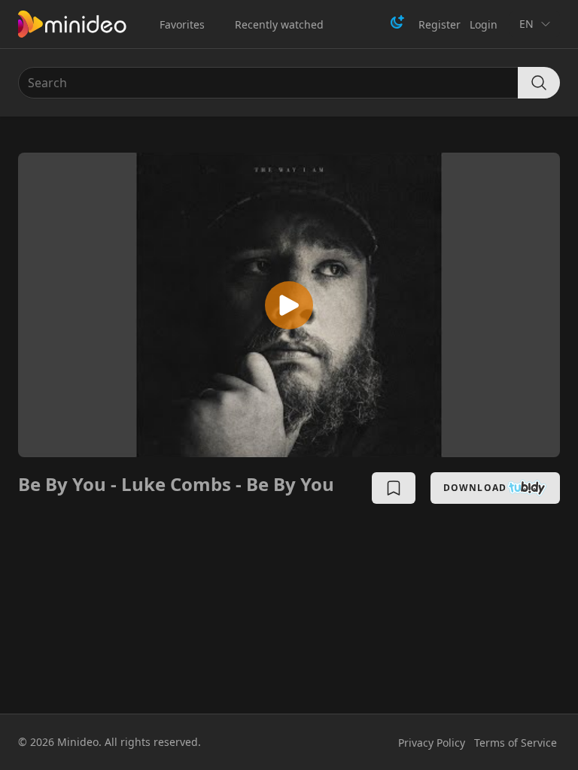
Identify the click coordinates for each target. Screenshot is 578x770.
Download (475, 487)
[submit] (539, 83)
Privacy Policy (431, 742)
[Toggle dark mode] (397, 22)
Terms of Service (515, 742)
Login (483, 24)
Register (439, 24)
